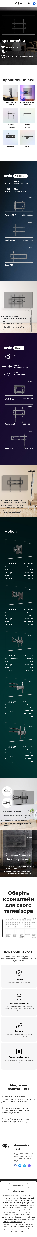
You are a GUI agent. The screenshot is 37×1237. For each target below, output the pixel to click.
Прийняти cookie (18, 1185)
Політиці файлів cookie (12, 1222)
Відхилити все (18, 1191)
